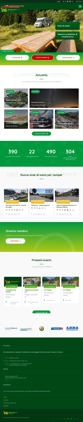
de (77, 1)
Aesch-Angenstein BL (33, 303)
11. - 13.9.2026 (11, 286)
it (81, 1)
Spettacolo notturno (37, 102)
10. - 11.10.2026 (69, 286)
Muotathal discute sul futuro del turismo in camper (16, 122)
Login (58, 1)
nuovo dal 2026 (12, 202)
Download (16, 57)
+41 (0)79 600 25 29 (26, 363)
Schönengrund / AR (39, 214)
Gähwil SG (68, 300)
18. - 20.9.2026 (31, 286)
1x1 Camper (48, 290)
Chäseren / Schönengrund (40, 205)
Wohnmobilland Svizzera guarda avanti (15, 378)
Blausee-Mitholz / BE (65, 214)
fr (79, 1)
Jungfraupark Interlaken (14, 303)
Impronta (6, 400)
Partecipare (14, 241)
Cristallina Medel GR (7, 51)
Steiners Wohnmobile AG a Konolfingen (39, 122)
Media (5, 397)
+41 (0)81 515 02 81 (15, 363)
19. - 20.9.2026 (50, 286)
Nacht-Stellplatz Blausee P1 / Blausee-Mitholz (67, 206)
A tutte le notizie (40, 133)
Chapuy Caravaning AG (31, 291)
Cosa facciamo (67, 57)
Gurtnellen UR (50, 300)
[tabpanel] (41, 26)
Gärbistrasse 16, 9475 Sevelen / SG (18, 360)
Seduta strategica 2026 (13, 100)
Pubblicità (6, 405)
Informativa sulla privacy (10, 403)
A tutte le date (40, 312)
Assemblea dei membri (11, 291)
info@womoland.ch (14, 358)
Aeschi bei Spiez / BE (14, 214)
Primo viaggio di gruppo (64, 121)
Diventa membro (42, 57)
